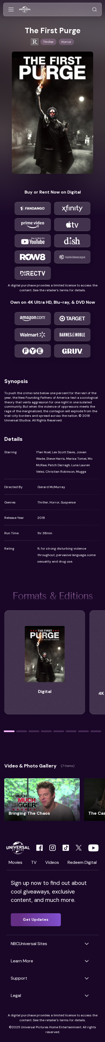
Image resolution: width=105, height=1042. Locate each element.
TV (34, 862)
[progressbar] (9, 731)
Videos (52, 862)
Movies (15, 862)
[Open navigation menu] (11, 9)
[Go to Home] (25, 9)
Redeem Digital (82, 862)
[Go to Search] (94, 9)
